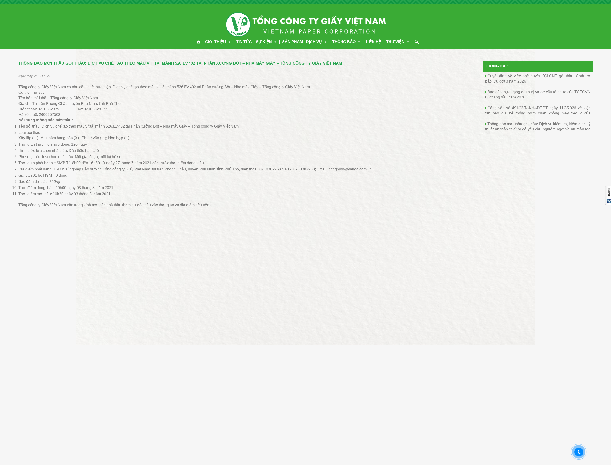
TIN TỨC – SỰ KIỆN (254, 42)
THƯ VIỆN (395, 42)
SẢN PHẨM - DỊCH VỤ (302, 42)
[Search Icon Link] (416, 41)
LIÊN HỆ (373, 42)
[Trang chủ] (198, 42)
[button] (228, 42)
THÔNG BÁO (344, 42)
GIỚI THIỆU (215, 42)
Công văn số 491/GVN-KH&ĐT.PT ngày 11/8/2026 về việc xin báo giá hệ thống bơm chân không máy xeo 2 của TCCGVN (537, 113)
